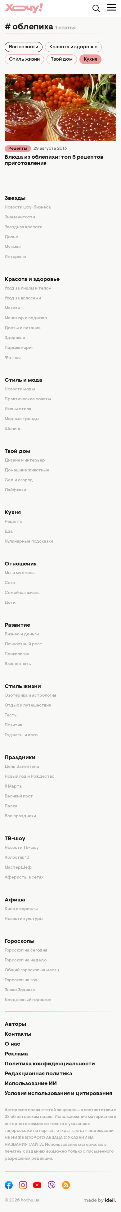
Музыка (13, 247)
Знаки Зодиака (20, 990)
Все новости (23, 47)
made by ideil (99, 1200)
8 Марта (13, 786)
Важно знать (18, 664)
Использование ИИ (31, 1084)
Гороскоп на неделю (26, 960)
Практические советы (28, 399)
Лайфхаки (15, 490)
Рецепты (17, 149)
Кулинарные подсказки (29, 541)
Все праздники (20, 816)
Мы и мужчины (20, 573)
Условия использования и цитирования (58, 1094)
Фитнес (13, 358)
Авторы (15, 1024)
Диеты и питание (23, 328)
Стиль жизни (24, 59)
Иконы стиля (18, 409)
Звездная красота (24, 227)
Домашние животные (27, 470)
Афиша (15, 900)
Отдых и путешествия (28, 705)
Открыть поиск (96, 8)
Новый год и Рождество (29, 777)
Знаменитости (20, 217)
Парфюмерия (19, 348)
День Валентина (22, 767)
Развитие (17, 625)
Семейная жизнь (22, 593)
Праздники (20, 758)
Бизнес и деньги (22, 634)
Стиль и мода (23, 380)
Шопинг (13, 429)
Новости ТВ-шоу (22, 848)
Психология (17, 654)
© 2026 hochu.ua (22, 1200)
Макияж (13, 308)
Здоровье (15, 338)
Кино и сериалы (21, 909)
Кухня (90, 59)
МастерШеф (18, 868)
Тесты (11, 715)
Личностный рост (23, 644)
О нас (12, 1044)
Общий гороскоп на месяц (32, 970)
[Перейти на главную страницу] (24, 8)
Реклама (16, 1054)
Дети (10, 603)
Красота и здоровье (73, 47)
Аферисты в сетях (24, 877)
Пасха (11, 806)
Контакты (18, 1034)
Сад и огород (19, 480)
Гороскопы (19, 941)
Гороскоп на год (21, 980)
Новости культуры (24, 919)
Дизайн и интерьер (25, 460)
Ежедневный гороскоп (28, 1000)
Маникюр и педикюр (26, 318)
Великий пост (19, 796)
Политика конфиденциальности (50, 1064)
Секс (10, 583)
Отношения (21, 564)
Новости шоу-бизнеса (28, 207)
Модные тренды (22, 419)
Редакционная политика (38, 1074)
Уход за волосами (23, 298)
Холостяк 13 (17, 858)
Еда (9, 532)
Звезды (15, 198)
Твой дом (62, 59)
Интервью (15, 257)
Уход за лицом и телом (28, 288)
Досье (11, 237)
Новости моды (20, 389)
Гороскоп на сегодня (26, 950)
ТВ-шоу (15, 839)
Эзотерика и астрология (30, 696)
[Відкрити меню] (111, 7)
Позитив (13, 725)
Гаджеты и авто (21, 735)
